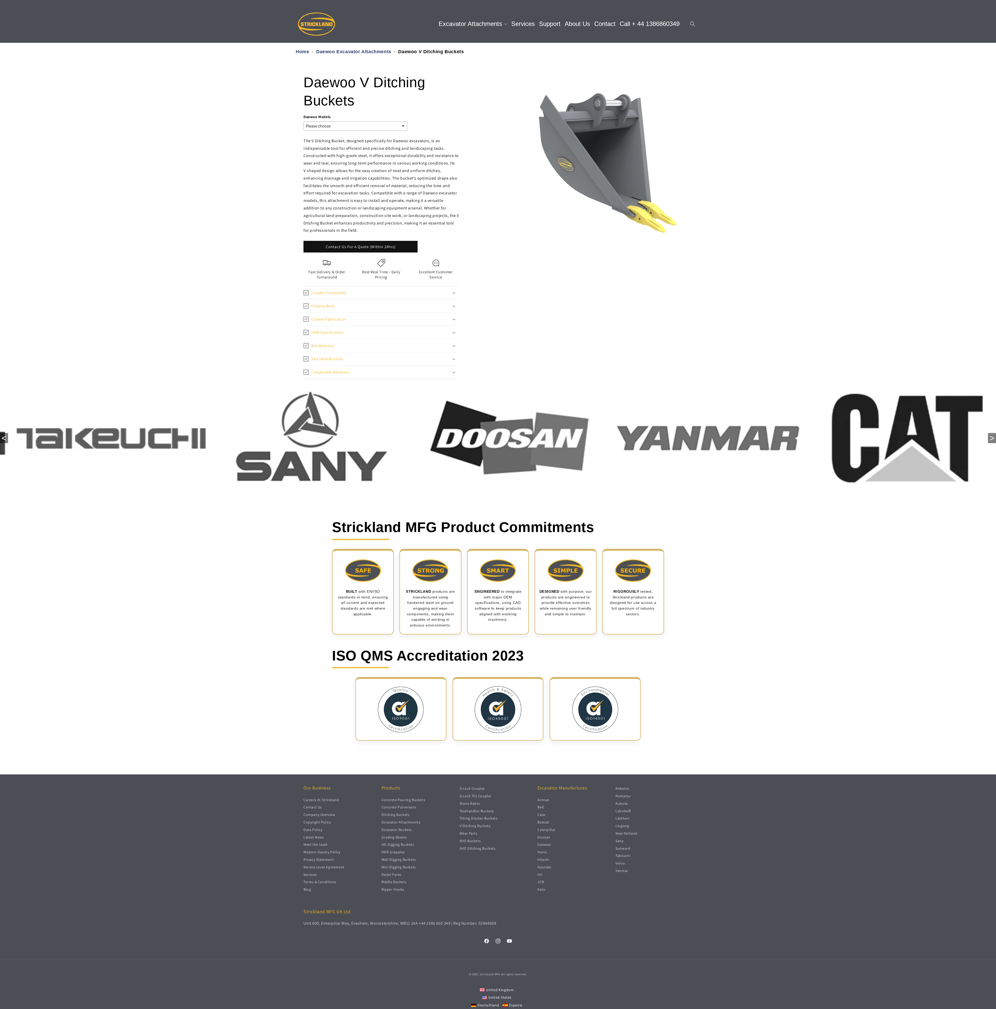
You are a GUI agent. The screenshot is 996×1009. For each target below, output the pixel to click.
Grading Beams (394, 837)
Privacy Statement (318, 859)
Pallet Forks (392, 874)
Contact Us (312, 807)
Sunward (622, 848)
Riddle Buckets (394, 882)
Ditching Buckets (396, 814)
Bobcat (543, 822)
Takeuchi (622, 855)
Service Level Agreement (323, 866)
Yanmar (621, 870)
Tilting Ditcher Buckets (479, 818)
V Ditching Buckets (475, 825)
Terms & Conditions (319, 882)
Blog (307, 889)
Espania (515, 1005)
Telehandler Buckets (477, 810)
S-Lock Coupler (472, 788)
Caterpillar (546, 829)
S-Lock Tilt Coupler (476, 795)
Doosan (543, 837)
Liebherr (622, 818)
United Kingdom (500, 989)
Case (541, 814)
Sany (619, 840)
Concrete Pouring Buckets (403, 799)
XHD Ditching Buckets (478, 848)
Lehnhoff (623, 810)
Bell (540, 807)
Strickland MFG (490, 974)
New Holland (626, 833)
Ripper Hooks (393, 889)
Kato (541, 889)
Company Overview (319, 814)
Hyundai (544, 866)
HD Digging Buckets (398, 844)
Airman (543, 799)
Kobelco (622, 788)
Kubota (621, 803)
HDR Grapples (393, 852)
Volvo (620, 863)
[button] (473, 24)
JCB (540, 882)
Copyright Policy (317, 822)
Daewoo (544, 844)
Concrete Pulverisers (399, 807)
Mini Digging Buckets (399, 866)
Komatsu (623, 795)
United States (499, 997)
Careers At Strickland (321, 799)
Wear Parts (469, 833)
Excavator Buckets (397, 829)
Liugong (622, 825)
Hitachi (543, 859)
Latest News (313, 837)
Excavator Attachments (401, 822)
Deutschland (488, 1005)
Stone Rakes (470, 803)
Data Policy (312, 829)
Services (310, 874)
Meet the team (315, 844)
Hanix (542, 852)
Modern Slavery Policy (321, 852)
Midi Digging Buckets (399, 859)
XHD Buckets (470, 840)
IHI (539, 874)
